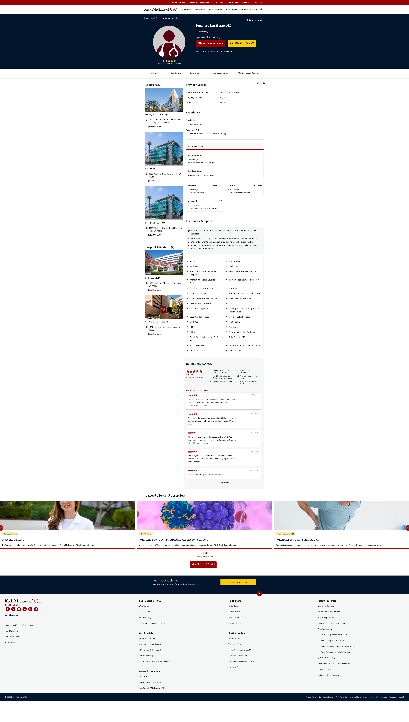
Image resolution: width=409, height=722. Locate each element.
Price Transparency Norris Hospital (335, 643)
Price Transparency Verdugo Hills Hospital (338, 649)
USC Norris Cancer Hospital (156, 322)
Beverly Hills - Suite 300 (155, 223)
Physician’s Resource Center (150, 685)
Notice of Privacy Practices (328, 677)
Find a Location (234, 620)
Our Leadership (145, 614)
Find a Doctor (233, 608)
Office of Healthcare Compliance (152, 626)
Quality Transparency (326, 660)
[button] (261, 8)
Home (146, 18)
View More (224, 482)
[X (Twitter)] (13, 611)
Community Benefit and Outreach (241, 664)
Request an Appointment (199, 2)
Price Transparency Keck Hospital (334, 637)
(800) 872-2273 (154, 180)
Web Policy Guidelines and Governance (351, 699)
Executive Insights (146, 620)
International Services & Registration (20, 628)
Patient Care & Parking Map (329, 614)
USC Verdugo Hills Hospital (150, 652)
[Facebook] (7, 611)
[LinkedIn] (24, 611)
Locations (154, 73)
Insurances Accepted (219, 73)
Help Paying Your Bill (326, 620)
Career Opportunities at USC (239, 652)
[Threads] (35, 611)
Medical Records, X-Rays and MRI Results (334, 666)
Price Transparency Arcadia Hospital (335, 654)
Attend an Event (234, 670)
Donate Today (234, 641)
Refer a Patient (178, 2)
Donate (245, 2)
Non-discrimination (326, 699)
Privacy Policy (311, 699)
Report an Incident (396, 699)
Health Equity (233, 2)
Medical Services (234, 626)
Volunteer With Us (235, 647)
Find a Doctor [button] (231, 9)
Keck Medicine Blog (13, 633)
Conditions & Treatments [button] (193, 9)
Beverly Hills (150, 169)
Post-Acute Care (324, 672)
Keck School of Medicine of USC (151, 690)
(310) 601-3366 (154, 235)
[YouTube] (19, 611)
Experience (194, 73)
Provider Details (174, 73)
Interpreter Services (326, 608)
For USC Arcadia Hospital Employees (157, 664)
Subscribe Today (238, 584)
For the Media (10, 645)
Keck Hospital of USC (154, 278)
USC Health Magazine (13, 639)
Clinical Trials (144, 679)
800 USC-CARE (218, 2)
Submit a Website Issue (378, 699)
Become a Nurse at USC (237, 658)
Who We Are (144, 608)
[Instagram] (30, 611)
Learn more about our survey (197, 390)
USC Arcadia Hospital (147, 658)
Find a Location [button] (215, 9)
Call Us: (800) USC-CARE (242, 43)
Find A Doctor (155, 18)
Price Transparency (325, 631)
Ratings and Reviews (250, 73)
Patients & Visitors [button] (248, 9)
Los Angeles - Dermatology (156, 114)
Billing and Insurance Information (331, 626)
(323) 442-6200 (154, 126)
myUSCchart (257, 2)
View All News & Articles (203, 566)
